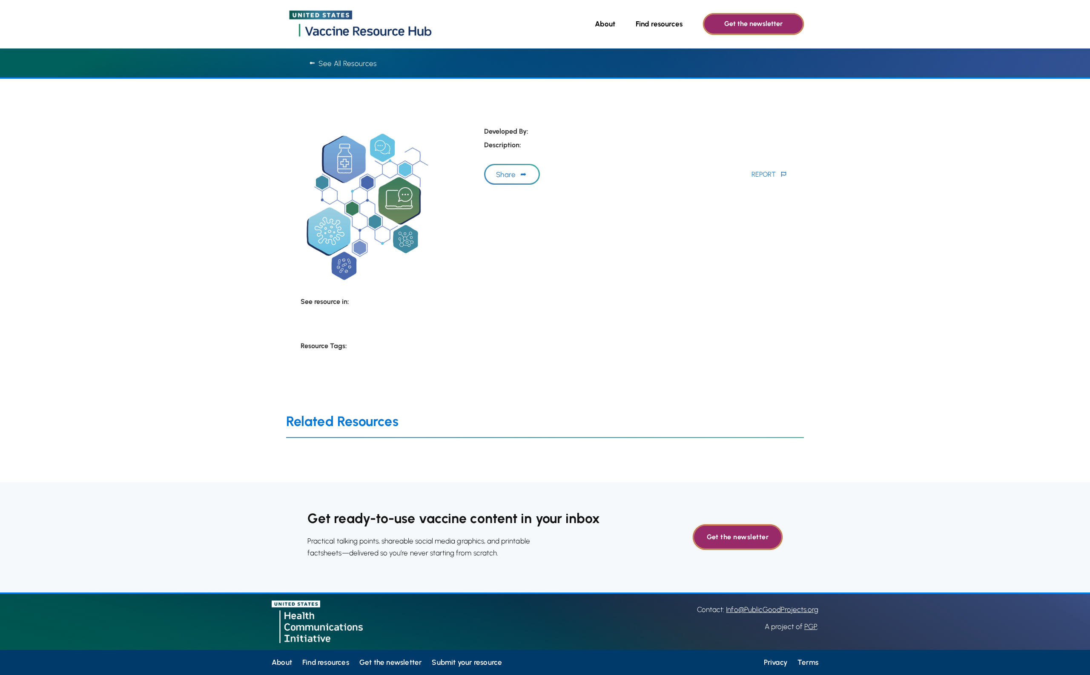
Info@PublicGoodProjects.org (772, 609)
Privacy (775, 662)
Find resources (659, 24)
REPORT (764, 174)
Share (506, 174)
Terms (807, 662)
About (605, 24)
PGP (810, 626)
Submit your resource (467, 662)
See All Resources (347, 63)
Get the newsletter (753, 24)
